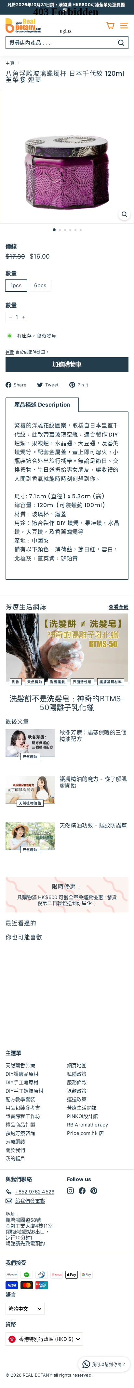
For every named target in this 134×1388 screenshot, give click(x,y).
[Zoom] (124, 214)
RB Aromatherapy (87, 1125)
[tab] (42, 405)
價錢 (11, 246)
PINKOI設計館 (82, 1116)
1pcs (16, 285)
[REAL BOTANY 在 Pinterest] (93, 1190)
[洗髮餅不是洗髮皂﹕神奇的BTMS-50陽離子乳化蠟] (67, 647)
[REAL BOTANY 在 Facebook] (82, 1190)
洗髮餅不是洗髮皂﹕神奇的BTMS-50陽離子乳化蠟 (67, 703)
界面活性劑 (82, 682)
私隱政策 (77, 1074)
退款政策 (77, 1091)
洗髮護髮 (57, 682)
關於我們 (15, 1150)
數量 (11, 273)
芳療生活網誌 (82, 1108)
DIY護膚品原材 (22, 1074)
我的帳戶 (15, 1158)
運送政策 (77, 1099)
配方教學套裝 (20, 1099)
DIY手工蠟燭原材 (24, 1091)
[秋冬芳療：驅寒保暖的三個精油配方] (30, 743)
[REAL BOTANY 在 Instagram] (70, 1190)
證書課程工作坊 (23, 1116)
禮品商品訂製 (20, 1125)
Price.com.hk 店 (85, 1133)
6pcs (40, 285)
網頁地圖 (77, 1065)
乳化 (16, 682)
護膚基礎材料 (111, 682)
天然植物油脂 (30, 803)
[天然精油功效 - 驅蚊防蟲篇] (30, 836)
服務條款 (77, 1082)
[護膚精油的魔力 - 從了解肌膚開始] (30, 789)
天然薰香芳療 (20, 1065)
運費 (10, 352)
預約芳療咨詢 (20, 1133)
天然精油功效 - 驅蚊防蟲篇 (93, 825)
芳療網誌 (15, 1142)
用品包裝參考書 (23, 1108)
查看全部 (118, 607)
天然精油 (34, 682)
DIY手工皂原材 (22, 1082)
